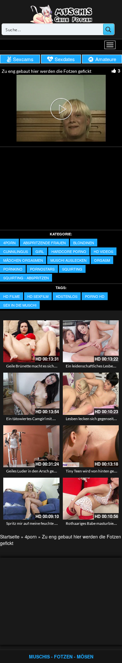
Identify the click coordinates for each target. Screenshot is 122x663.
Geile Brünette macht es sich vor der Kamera (43, 366)
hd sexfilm (37, 296)
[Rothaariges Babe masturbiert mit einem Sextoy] (91, 499)
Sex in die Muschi (19, 305)
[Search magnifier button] (108, 29)
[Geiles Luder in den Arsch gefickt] (31, 446)
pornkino (12, 269)
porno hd (94, 296)
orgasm (102, 260)
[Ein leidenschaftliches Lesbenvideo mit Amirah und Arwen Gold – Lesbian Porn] (91, 341)
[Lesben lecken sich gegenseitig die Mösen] (91, 394)
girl (39, 251)
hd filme (11, 296)
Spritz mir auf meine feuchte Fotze (35, 523)
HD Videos (103, 251)
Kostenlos (66, 296)
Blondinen (83, 242)
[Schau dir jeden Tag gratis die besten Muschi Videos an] (61, 13)
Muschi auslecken (68, 260)
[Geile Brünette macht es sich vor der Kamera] (31, 341)
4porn (9, 242)
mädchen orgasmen (23, 260)
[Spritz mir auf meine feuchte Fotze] (31, 499)
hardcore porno (68, 251)
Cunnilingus (15, 251)
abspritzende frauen (44, 242)
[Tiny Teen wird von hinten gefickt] (91, 446)
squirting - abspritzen (26, 277)
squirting (72, 269)
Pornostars (42, 269)
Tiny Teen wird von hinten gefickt (93, 471)
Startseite (10, 536)
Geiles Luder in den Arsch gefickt (33, 471)
